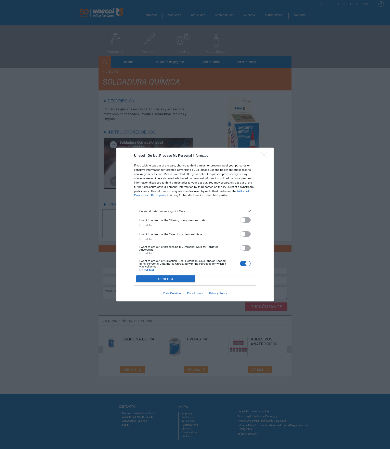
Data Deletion (172, 293)
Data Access (195, 293)
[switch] (245, 220)
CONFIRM (165, 278)
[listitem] (195, 211)
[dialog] (195, 224)
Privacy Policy (218, 293)
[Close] (265, 156)
